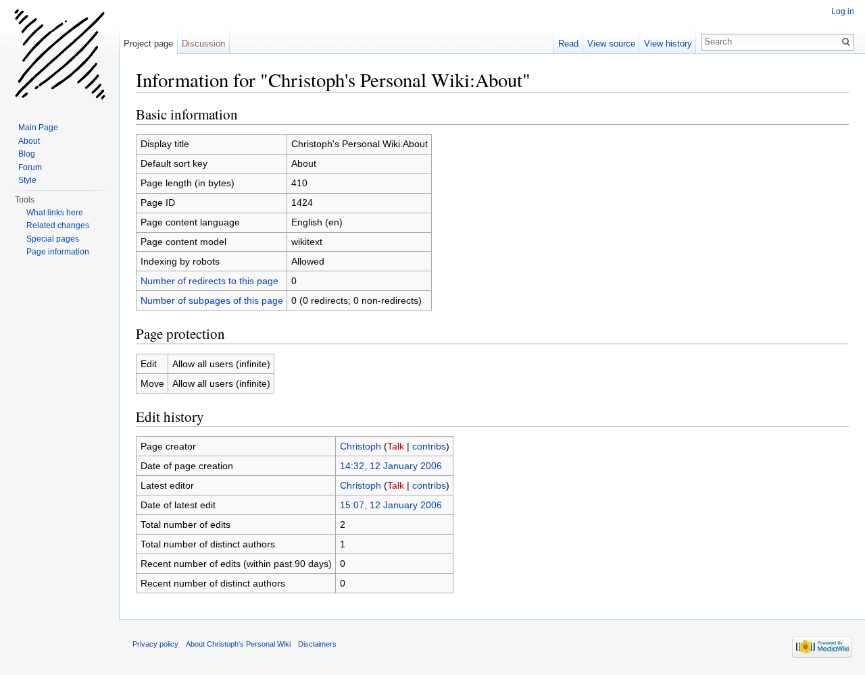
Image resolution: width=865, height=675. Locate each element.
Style (27, 180)
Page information (57, 251)
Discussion (203, 43)
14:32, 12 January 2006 (391, 465)
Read (568, 43)
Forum (30, 167)
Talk (395, 446)
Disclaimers (317, 644)
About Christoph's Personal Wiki (238, 644)
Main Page (38, 127)
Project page (148, 43)
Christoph (360, 446)
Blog (26, 154)
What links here (54, 212)
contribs (429, 446)
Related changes (57, 225)
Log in (842, 11)
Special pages (52, 239)
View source (611, 43)
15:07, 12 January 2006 (391, 505)
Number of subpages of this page (212, 300)
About (29, 141)
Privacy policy (155, 644)
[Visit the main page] (59, 54)
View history (668, 43)
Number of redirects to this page (209, 280)
